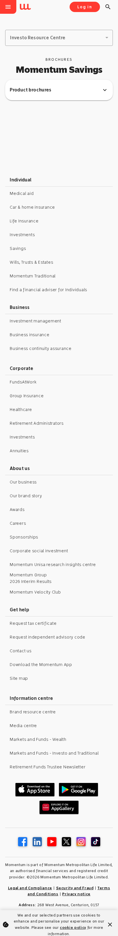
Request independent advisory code (47, 637)
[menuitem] (26, 7)
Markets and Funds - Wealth (38, 739)
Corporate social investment (39, 550)
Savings (18, 248)
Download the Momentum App (41, 664)
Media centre (23, 725)
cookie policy (73, 927)
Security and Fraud (75, 888)
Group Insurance (27, 395)
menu (8, 6)
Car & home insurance (32, 207)
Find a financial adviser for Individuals (48, 289)
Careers (18, 523)
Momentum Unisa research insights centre (53, 564)
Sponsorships (24, 537)
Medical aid (22, 193)
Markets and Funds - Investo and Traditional (54, 753)
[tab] (59, 90)
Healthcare (21, 409)
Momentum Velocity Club (35, 592)
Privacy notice (76, 894)
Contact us (21, 650)
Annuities (19, 450)
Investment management (35, 321)
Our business (23, 482)
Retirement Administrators (37, 423)
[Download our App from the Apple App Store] (34, 789)
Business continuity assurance (41, 348)
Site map (19, 678)
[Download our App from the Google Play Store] (78, 789)
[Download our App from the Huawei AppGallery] (59, 807)
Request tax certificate (33, 623)
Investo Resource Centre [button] (37, 37)
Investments (22, 234)
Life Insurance (24, 221)
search (108, 6)
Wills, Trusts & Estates (31, 262)
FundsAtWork (23, 382)
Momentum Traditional (33, 276)
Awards (17, 509)
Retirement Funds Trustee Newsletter (47, 766)
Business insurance (30, 334)
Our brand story (26, 495)
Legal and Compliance (30, 888)
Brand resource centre (33, 711)
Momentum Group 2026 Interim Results (31, 578)
